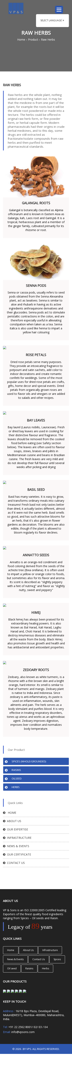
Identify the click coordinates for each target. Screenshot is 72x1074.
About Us (13, 821)
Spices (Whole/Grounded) (29, 761)
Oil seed (12, 968)
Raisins (16, 770)
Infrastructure (18, 838)
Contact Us (38, 959)
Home (21, 39)
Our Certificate (18, 854)
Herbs (45, 968)
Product (33, 39)
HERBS (16, 787)
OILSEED (17, 778)
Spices (57, 959)
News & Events (17, 846)
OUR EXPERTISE (16, 829)
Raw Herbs (48, 39)
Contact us (15, 863)
